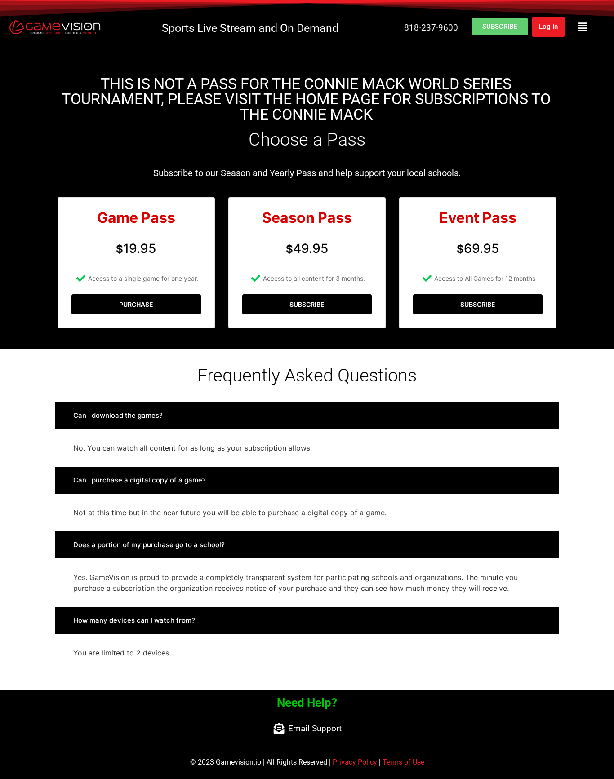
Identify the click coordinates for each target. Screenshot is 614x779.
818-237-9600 (431, 27)
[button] (583, 26)
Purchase (136, 304)
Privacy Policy (355, 762)
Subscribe (307, 304)
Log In (548, 26)
